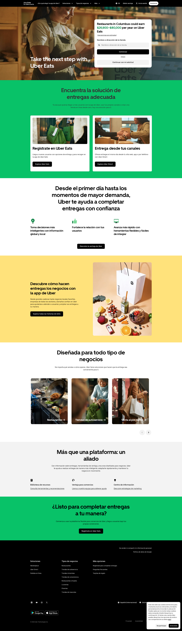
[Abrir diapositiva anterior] (142, 432)
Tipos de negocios (82, 3)
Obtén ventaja (128, 3)
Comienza (153, 3)
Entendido (173, 626)
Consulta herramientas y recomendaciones (47, 489)
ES (119, 3)
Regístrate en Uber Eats (91, 531)
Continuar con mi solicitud (123, 62)
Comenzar (123, 52)
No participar (161, 626)
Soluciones (66, 3)
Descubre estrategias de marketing (128, 489)
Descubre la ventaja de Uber (91, 246)
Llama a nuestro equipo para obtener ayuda (89, 489)
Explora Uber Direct (105, 164)
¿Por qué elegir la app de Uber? (49, 3)
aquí (169, 619)
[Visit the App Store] (52, 612)
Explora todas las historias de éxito (46, 314)
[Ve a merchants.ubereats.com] (29, 3)
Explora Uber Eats (42, 164)
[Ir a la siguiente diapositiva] (148, 432)
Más (95, 3)
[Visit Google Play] (37, 613)
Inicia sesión (142, 3)
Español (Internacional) (128, 602)
